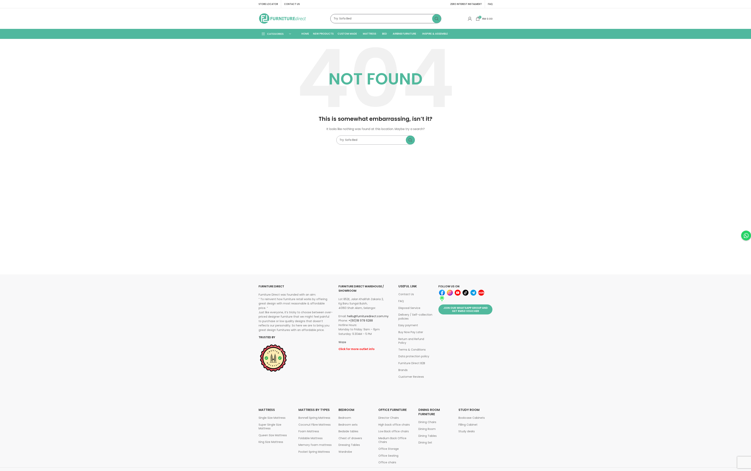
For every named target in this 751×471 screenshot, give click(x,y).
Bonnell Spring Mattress (314, 418)
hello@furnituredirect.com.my (368, 316)
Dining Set (425, 442)
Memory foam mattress (315, 445)
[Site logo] (283, 18)
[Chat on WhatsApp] (746, 235)
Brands (403, 370)
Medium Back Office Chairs (392, 440)
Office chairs (387, 462)
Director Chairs (388, 418)
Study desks (466, 431)
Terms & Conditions (412, 350)
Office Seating (388, 456)
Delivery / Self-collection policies (415, 317)
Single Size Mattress (272, 418)
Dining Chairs (427, 422)
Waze (342, 342)
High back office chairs (394, 425)
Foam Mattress (308, 431)
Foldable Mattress (310, 438)
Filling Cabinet (467, 425)
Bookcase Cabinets (471, 418)
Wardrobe (345, 452)
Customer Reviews (411, 377)
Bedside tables (348, 431)
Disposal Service (409, 308)
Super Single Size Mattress (270, 427)
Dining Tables (427, 436)
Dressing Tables (349, 445)
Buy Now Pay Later (410, 332)
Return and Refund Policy (411, 341)
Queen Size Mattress (273, 435)
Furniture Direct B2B (411, 363)
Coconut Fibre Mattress (314, 425)
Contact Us (406, 294)
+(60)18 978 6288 (361, 321)
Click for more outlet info (356, 349)
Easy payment (408, 325)
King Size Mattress (271, 442)
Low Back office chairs (393, 431)
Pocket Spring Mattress (314, 452)
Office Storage (388, 449)
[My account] (470, 19)
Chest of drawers (350, 438)
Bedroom (344, 418)
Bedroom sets (348, 425)
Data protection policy (413, 356)
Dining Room (427, 429)
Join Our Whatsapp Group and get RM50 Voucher (465, 309)
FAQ (401, 301)
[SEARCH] (436, 18)
